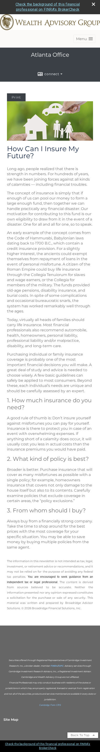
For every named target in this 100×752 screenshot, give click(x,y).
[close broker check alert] (93, 4)
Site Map (10, 719)
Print (16, 97)
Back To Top (80, 735)
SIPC (60, 666)
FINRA (53, 666)
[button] (84, 39)
